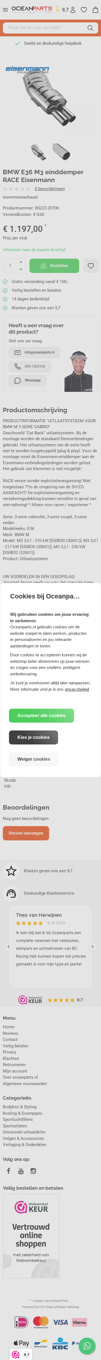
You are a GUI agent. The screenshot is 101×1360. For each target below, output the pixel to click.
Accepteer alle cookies (41, 715)
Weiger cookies (33, 759)
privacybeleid (77, 689)
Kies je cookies (33, 737)
